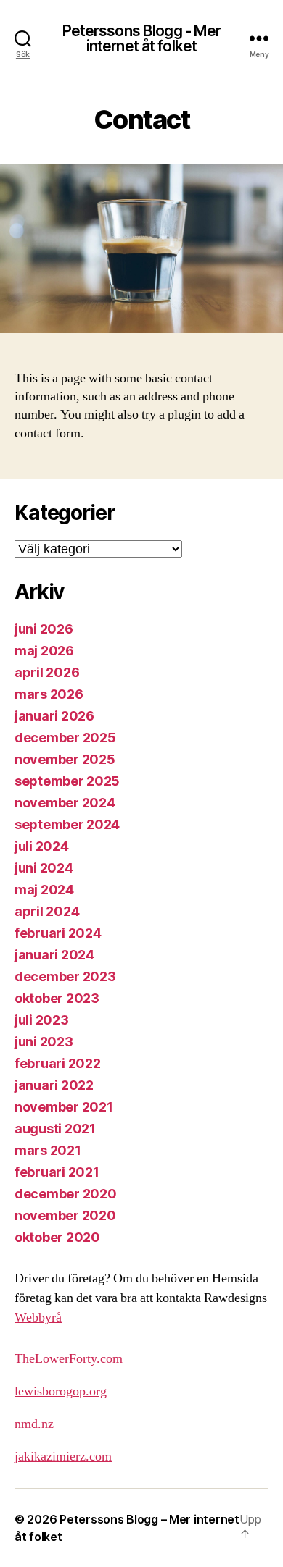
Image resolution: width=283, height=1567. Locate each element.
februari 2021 (57, 1172)
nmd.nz (34, 1424)
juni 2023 (44, 1041)
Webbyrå (38, 1317)
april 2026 (47, 672)
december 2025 (65, 737)
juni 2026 (44, 629)
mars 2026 (49, 694)
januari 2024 (54, 954)
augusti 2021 (55, 1128)
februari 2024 (58, 933)
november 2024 (65, 802)
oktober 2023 (57, 998)
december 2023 (65, 976)
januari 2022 (54, 1085)
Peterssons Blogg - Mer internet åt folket (141, 38)
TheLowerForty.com (69, 1358)
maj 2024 (44, 889)
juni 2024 (44, 867)
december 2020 (66, 1193)
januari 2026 (54, 715)
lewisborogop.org (61, 1391)
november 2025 (65, 759)
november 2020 (65, 1215)
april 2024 (47, 911)
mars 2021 (48, 1150)
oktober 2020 (57, 1237)
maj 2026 (44, 650)
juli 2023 (42, 1020)
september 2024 (67, 824)
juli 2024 (42, 846)
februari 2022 (58, 1063)
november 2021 (64, 1106)
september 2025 (67, 781)
